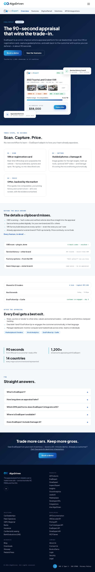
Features (35, 11)
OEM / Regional (9, 522)
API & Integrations (72, 11)
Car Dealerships (9, 516)
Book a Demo (54, 549)
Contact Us (53, 546)
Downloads (8, 546)
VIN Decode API (55, 519)
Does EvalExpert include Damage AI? (24, 422)
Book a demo (13, 53)
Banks (6, 525)
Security (52, 555)
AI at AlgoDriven (55, 507)
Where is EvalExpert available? (21, 414)
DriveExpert (53, 482)
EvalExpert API (54, 528)
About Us (52, 543)
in (6, 488)
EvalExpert (53, 479)
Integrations (54, 504)
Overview (25, 11)
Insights (52, 488)
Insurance (7, 528)
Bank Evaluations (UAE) (12, 534)
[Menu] (88, 4)
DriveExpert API (55, 531)
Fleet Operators (10, 519)
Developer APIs (54, 501)
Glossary (7, 549)
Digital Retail (46, 11)
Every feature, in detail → (14, 234)
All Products (53, 476)
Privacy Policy (85, 566)
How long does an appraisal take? (23, 399)
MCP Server (53, 534)
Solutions (58, 11)
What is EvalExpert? (16, 392)
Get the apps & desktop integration (47, 449)
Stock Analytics (33, 332)
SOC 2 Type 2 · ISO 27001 (68, 566)
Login (51, 552)
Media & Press (9, 552)
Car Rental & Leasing (11, 531)
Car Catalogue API (56, 525)
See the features (34, 53)
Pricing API (53, 522)
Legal (51, 559)
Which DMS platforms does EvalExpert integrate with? (33, 407)
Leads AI (52, 495)
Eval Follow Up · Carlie (51, 332)
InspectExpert (54, 485)
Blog (5, 543)
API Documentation (56, 516)
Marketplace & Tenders (14, 332)
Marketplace (54, 498)
